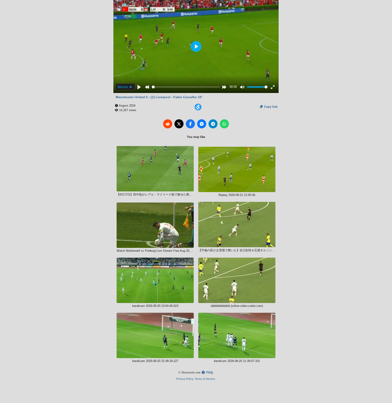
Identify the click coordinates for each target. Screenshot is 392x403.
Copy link (270, 106)
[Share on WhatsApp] (224, 123)
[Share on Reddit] (167, 123)
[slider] (186, 87)
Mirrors (123, 87)
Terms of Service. (205, 378)
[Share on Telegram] (213, 123)
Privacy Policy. (185, 378)
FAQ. (209, 372)
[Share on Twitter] (179, 123)
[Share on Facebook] (190, 123)
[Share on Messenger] (201, 123)
